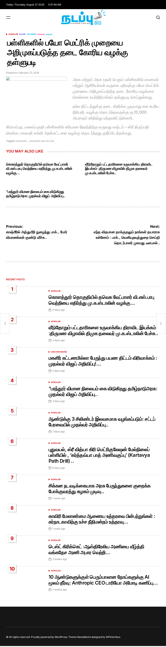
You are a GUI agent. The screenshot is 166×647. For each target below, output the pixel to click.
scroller (13, 34)
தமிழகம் (49, 34)
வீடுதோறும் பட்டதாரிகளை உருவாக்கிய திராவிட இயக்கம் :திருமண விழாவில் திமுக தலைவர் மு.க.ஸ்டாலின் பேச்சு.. (118, 168)
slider (22, 34)
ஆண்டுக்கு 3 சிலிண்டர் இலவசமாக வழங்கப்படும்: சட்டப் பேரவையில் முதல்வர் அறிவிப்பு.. (102, 422)
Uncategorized (59, 352)
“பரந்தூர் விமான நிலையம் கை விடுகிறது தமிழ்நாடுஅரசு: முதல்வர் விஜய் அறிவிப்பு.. (35, 193)
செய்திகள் (41, 34)
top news (31, 34)
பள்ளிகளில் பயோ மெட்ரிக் (41, 140)
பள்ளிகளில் (21, 140)
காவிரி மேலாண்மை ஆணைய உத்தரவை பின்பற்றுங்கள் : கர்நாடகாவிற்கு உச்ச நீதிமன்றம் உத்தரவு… (102, 519)
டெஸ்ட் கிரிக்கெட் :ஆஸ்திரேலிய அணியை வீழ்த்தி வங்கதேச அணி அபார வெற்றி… (96, 549)
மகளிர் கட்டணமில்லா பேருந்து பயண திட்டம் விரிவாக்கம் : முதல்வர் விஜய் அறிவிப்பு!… (103, 361)
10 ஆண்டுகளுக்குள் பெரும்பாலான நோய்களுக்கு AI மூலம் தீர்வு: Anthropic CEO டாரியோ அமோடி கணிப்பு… (103, 580)
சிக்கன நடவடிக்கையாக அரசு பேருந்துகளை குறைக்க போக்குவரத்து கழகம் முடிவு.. (99, 488)
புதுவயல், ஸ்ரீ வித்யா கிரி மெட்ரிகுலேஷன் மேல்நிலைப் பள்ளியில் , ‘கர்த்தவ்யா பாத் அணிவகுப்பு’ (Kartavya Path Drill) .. (99, 455)
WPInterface (113, 636)
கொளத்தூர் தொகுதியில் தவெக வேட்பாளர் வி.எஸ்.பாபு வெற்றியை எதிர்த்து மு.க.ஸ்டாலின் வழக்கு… (39, 168)
